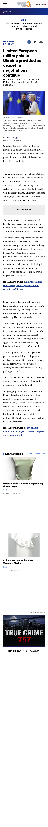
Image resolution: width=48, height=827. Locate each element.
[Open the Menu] (4, 4)
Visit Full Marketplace (36, 454)
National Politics (9, 43)
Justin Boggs (13, 137)
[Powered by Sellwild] (41, 612)
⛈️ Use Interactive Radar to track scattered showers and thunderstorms (24, 26)
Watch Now (40, 4)
